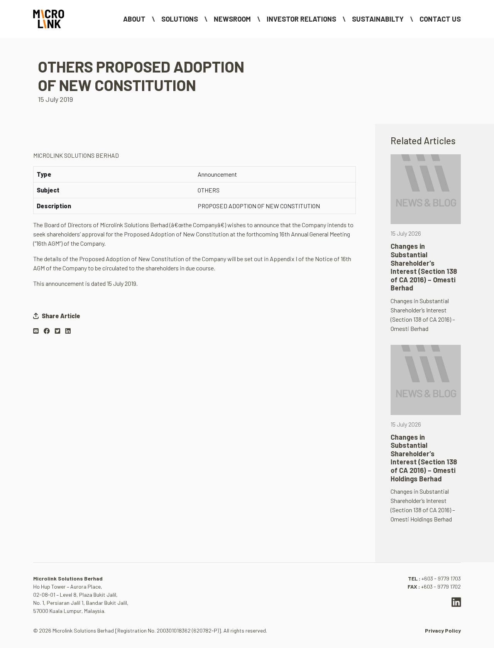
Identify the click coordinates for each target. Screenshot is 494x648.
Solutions (179, 19)
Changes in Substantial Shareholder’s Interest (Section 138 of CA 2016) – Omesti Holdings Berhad (424, 458)
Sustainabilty (378, 19)
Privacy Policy (443, 630)
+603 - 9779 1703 (441, 578)
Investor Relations (301, 19)
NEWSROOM (232, 19)
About (134, 19)
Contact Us (440, 19)
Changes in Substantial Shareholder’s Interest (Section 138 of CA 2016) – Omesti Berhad (424, 267)
